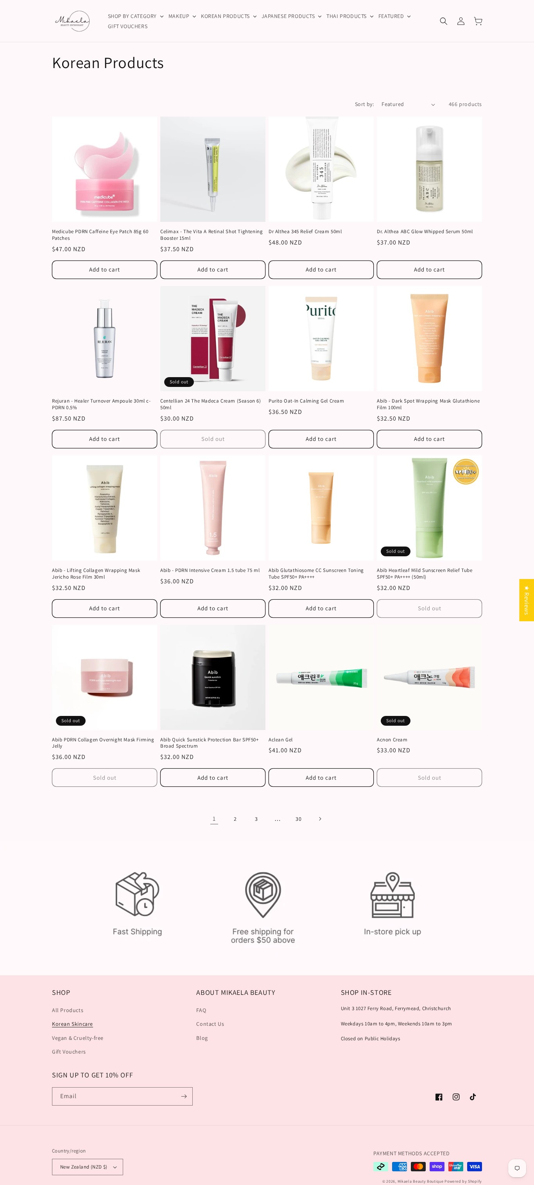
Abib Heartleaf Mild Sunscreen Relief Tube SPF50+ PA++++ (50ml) (425, 573)
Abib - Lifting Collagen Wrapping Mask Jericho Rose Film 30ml (96, 573)
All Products (67, 1010)
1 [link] (214, 819)
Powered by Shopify (463, 1181)
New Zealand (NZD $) (84, 1166)
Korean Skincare (72, 1023)
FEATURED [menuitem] (391, 16)
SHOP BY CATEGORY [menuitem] (132, 16)
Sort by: (364, 104)
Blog (202, 1037)
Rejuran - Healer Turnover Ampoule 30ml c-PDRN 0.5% (101, 404)
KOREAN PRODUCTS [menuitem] (225, 16)
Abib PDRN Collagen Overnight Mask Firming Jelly (103, 743)
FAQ (201, 1010)
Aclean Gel (281, 740)
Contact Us (210, 1023)
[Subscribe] (183, 1096)
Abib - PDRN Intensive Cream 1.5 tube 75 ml (210, 570)
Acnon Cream (392, 740)
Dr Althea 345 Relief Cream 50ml (305, 231)
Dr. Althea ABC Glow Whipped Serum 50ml (425, 231)
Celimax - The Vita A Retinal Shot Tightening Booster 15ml (211, 234)
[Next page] (319, 818)
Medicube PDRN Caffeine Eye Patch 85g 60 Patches (100, 234)
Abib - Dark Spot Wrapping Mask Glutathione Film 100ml (428, 404)
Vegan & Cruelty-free (78, 1037)
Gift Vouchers (69, 1051)
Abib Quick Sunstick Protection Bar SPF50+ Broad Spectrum (209, 743)
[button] (443, 21)
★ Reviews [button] (527, 600)
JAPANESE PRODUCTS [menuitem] (288, 16)
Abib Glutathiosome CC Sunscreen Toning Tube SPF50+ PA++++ (316, 573)
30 (298, 818)
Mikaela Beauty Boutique (421, 1181)
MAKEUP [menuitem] (179, 16)
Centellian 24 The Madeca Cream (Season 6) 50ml (210, 404)
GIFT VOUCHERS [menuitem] (128, 26)
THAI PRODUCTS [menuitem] (346, 16)
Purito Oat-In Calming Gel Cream (306, 401)
